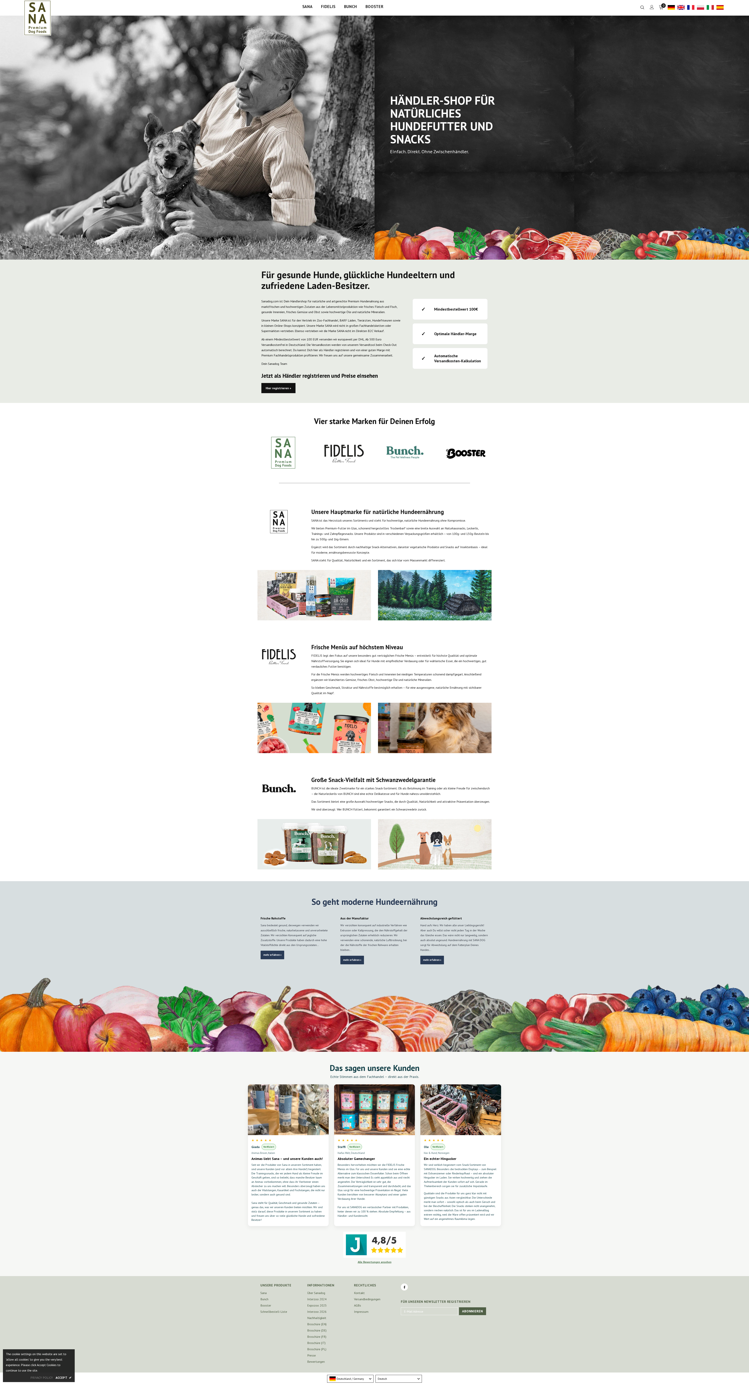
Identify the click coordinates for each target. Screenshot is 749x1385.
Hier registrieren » (278, 388)
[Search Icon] (642, 7)
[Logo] (37, 18)
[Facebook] (404, 1287)
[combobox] (350, 1379)
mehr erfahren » (272, 955)
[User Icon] (652, 7)
